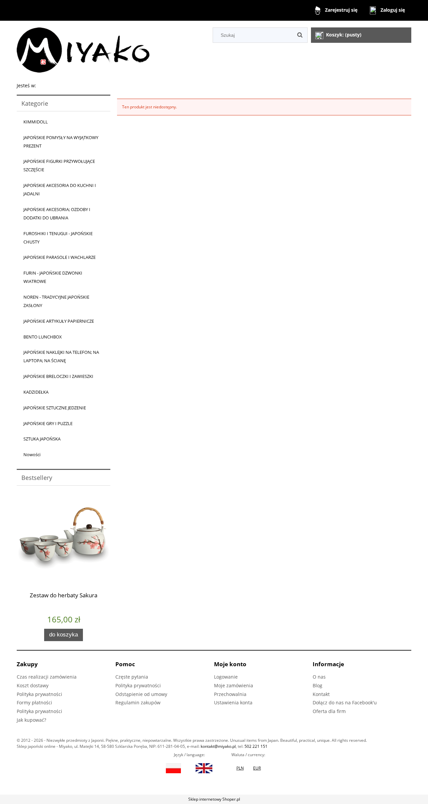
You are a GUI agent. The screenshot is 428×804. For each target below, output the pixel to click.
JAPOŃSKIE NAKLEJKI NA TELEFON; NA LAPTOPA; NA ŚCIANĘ (61, 356)
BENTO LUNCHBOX (42, 337)
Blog (317, 685)
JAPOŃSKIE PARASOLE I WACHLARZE (59, 257)
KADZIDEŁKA (35, 392)
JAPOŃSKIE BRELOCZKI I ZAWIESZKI (58, 376)
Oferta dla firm (329, 711)
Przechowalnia (230, 694)
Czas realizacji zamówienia (47, 677)
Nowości (31, 454)
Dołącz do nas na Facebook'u (345, 702)
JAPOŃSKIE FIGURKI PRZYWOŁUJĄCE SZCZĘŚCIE (59, 165)
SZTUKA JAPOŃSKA (42, 439)
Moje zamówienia (233, 685)
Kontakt (321, 694)
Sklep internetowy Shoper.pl (214, 799)
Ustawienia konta (233, 702)
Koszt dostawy (32, 685)
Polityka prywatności (39, 694)
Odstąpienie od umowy (141, 694)
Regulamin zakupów (137, 702)
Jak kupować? (31, 720)
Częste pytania (131, 677)
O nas (319, 677)
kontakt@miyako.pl (218, 746)
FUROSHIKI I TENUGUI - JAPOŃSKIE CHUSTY (58, 237)
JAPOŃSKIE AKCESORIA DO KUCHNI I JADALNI (59, 189)
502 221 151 (256, 746)
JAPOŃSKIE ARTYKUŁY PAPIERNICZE (58, 321)
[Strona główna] (83, 49)
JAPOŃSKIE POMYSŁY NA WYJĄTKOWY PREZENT (60, 141)
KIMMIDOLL (35, 122)
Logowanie (226, 677)
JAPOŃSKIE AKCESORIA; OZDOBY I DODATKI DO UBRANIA (56, 213)
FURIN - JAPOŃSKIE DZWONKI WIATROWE (52, 277)
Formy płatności (34, 702)
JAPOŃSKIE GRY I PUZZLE (48, 423)
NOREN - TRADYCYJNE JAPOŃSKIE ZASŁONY (56, 301)
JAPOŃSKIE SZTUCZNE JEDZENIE (54, 408)
